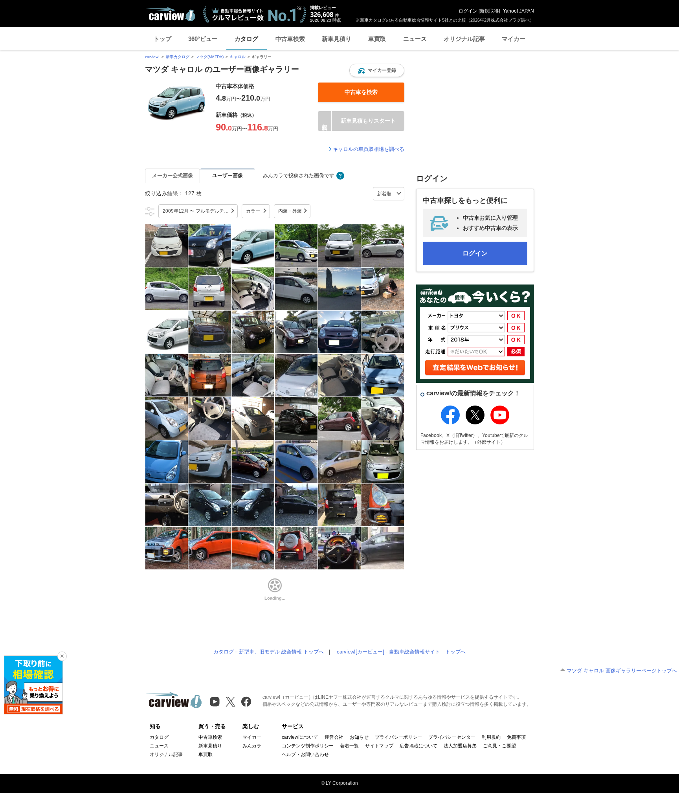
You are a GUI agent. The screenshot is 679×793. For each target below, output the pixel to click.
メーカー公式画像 (172, 175)
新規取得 (489, 11)
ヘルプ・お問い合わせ (305, 754)
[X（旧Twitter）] (230, 701)
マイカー (513, 38)
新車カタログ (177, 57)
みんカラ (251, 746)
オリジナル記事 (464, 38)
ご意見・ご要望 (499, 746)
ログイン (468, 11)
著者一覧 (349, 746)
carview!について (300, 737)
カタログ (246, 38)
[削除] (62, 656)
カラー (253, 211)
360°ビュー (203, 38)
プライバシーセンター (451, 737)
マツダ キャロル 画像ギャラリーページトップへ (622, 671)
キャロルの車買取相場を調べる (368, 149)
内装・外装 (290, 211)
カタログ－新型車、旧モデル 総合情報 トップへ (268, 652)
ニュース (415, 38)
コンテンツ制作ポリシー (308, 746)
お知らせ (359, 737)
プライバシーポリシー (398, 737)
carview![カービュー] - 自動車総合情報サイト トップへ (401, 652)
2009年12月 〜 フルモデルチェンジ (200, 211)
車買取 (377, 38)
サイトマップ (379, 746)
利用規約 (491, 737)
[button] (376, 70)
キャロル (238, 57)
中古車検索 (290, 38)
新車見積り (336, 38)
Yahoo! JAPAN (518, 11)
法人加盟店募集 (460, 746)
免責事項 (516, 737)
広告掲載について (418, 746)
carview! (152, 57)
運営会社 (334, 737)
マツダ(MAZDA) (210, 57)
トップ (162, 38)
